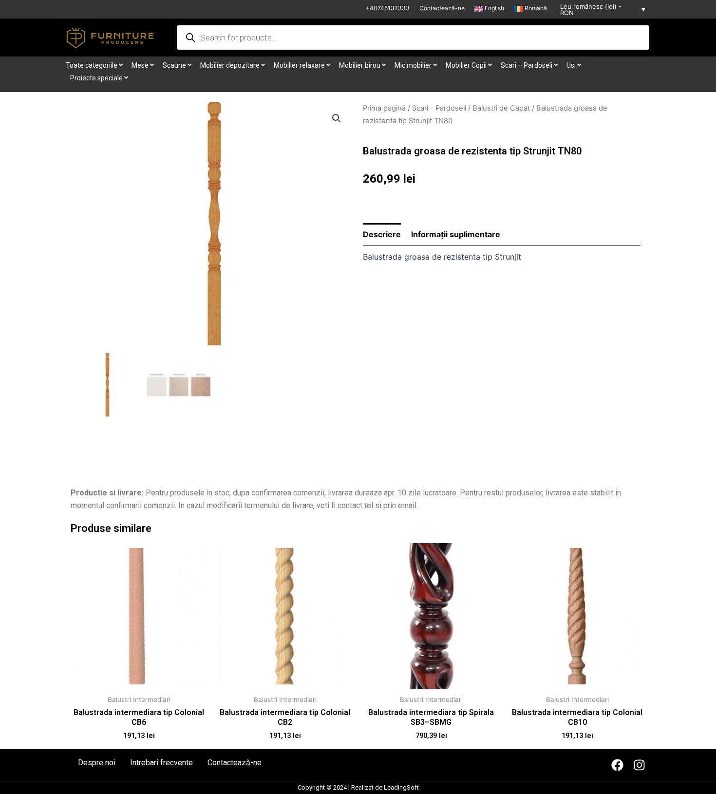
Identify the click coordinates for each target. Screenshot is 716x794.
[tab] (382, 234)
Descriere (382, 234)
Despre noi (96, 763)
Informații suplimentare (455, 234)
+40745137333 (388, 8)
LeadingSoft (401, 787)
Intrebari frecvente (161, 763)
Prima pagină (384, 108)
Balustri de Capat (501, 108)
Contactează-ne (442, 8)
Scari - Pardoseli (439, 108)
